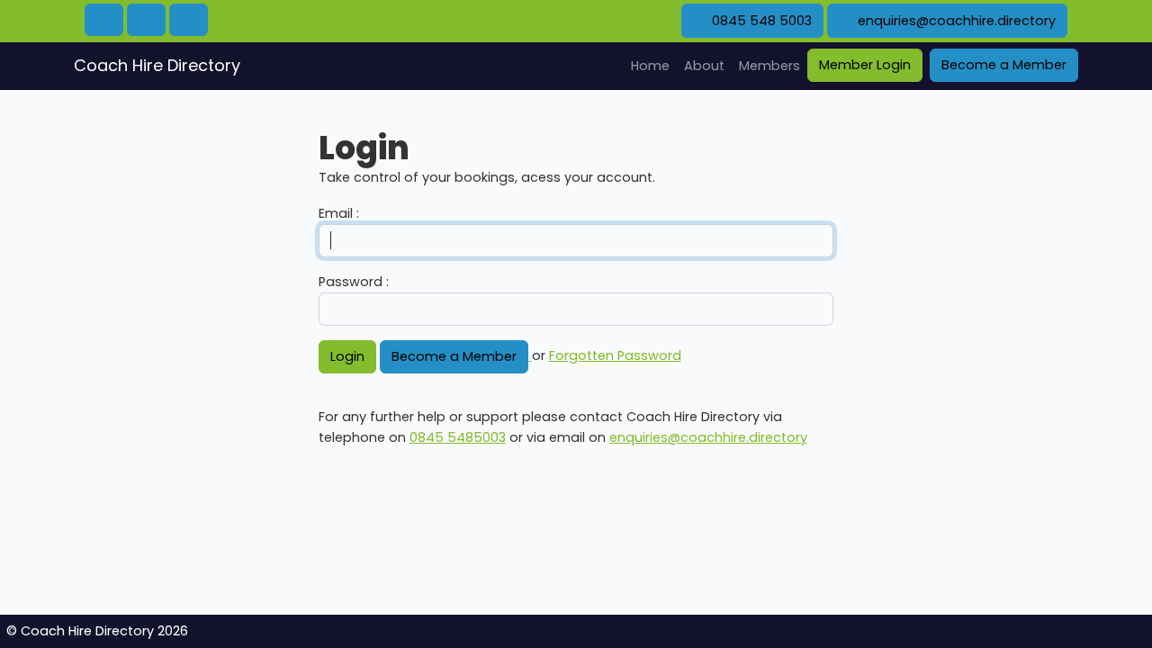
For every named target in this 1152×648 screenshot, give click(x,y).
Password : (354, 282)
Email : (339, 213)
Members (769, 66)
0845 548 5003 (760, 21)
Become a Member (1003, 65)
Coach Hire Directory (157, 65)
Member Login (865, 65)
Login (347, 356)
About (704, 66)
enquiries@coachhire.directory (955, 21)
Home (654, 65)
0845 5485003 (458, 437)
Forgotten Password (615, 355)
